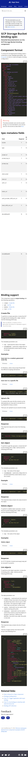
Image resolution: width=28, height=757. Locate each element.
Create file (11, 303)
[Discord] (22, 755)
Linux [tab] (11, 363)
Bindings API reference (10, 706)
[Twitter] (2, 755)
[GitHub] (19, 755)
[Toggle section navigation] (25, 11)
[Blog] (9, 755)
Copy (25, 61)
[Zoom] (25, 755)
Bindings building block (10, 696)
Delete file (11, 307)
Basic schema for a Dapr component (13, 694)
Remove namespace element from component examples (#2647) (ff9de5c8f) (13, 729)
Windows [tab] (4, 363)
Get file (9, 305)
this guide (3, 57)
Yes (3, 718)
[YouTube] (6, 755)
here (22, 126)
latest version (11, 27)
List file (9, 309)
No (8, 718)
